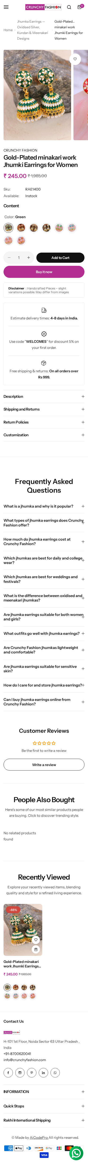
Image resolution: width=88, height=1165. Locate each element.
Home (8, 30)
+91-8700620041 (17, 1053)
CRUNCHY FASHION (20, 150)
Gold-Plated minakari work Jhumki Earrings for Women (21, 964)
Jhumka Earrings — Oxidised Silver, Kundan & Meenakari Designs (32, 30)
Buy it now (44, 272)
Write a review (44, 765)
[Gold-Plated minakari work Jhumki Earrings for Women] (23, 930)
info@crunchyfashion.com (25, 1060)
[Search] (69, 7)
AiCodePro (39, 1137)
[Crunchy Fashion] (43, 7)
